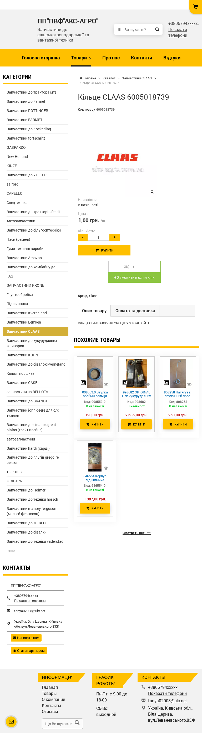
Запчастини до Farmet (26, 101)
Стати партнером (30, 650)
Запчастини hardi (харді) (28, 448)
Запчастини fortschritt (26, 138)
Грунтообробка (20, 294)
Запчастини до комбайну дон (32, 266)
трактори (15, 471)
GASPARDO (16, 147)
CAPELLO (15, 193)
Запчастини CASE (22, 382)
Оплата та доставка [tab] (135, 310)
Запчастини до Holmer (26, 490)
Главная (50, 687)
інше (10, 550)
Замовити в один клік (135, 277)
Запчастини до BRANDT (27, 400)
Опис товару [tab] (94, 310)
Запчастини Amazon (24, 257)
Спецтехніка (17, 202)
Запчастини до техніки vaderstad (35, 541)
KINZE (12, 165)
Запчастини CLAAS (23, 331)
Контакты (51, 705)
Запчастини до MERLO (26, 522)
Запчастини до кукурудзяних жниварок (32, 343)
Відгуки (171, 57)
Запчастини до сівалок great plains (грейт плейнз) (31, 427)
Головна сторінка (41, 57)
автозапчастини (21, 439)
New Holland (17, 156)
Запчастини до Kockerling (29, 128)
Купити (106, 250)
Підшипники (17, 303)
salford (12, 184)
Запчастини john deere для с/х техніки (33, 413)
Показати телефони (177, 32)
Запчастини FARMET (24, 119)
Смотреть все (134, 533)
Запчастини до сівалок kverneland (36, 364)
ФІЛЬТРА (14, 480)
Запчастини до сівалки (27, 532)
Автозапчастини (21, 220)
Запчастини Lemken (24, 322)
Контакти (141, 57)
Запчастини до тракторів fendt (33, 211)
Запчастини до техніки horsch (32, 499)
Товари (79, 57)
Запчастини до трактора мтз (32, 92)
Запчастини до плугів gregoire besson (33, 460)
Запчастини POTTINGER (27, 110)
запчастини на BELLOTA (27, 391)
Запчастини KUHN (22, 354)
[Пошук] (157, 29)
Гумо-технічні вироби (25, 248)
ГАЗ (10, 276)
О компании (53, 699)
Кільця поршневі (21, 373)
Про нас (111, 57)
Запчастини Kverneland (27, 312)
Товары (49, 693)
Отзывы (50, 711)
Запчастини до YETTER (27, 174)
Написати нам (27, 637)
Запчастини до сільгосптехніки (34, 230)
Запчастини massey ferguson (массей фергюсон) (31, 511)
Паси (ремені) (18, 239)
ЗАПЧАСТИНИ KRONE (25, 285)
